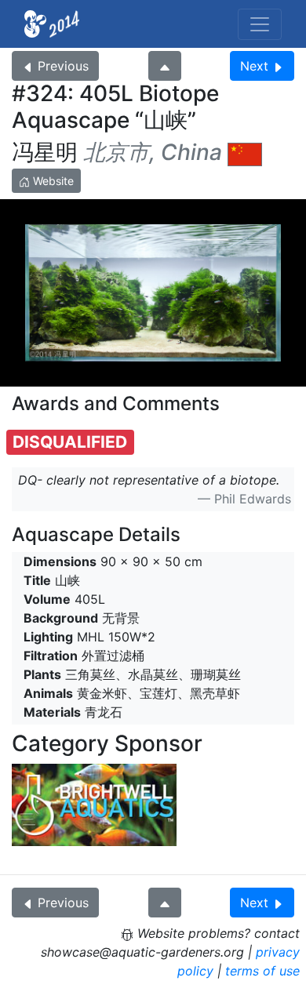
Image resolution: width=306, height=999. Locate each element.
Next (254, 66)
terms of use (262, 971)
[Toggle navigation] (260, 24)
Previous (63, 66)
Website (52, 180)
